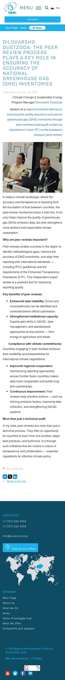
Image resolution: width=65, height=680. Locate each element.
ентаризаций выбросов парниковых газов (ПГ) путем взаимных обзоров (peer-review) (35, 129)
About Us (9, 603)
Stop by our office (23, 548)
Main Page (11, 27)
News (23, 27)
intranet (32, 19)
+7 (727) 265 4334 (14, 526)
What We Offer (12, 623)
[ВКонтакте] (5, 476)
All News (37, 27)
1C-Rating (36, 658)
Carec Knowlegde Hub (17, 618)
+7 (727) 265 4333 (14, 521)
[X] (10, 476)
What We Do (10, 608)
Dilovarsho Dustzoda (48, 102)
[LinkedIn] (15, 476)
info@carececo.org (15, 536)
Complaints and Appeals (18, 628)
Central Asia (17, 468)
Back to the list (16, 481)
